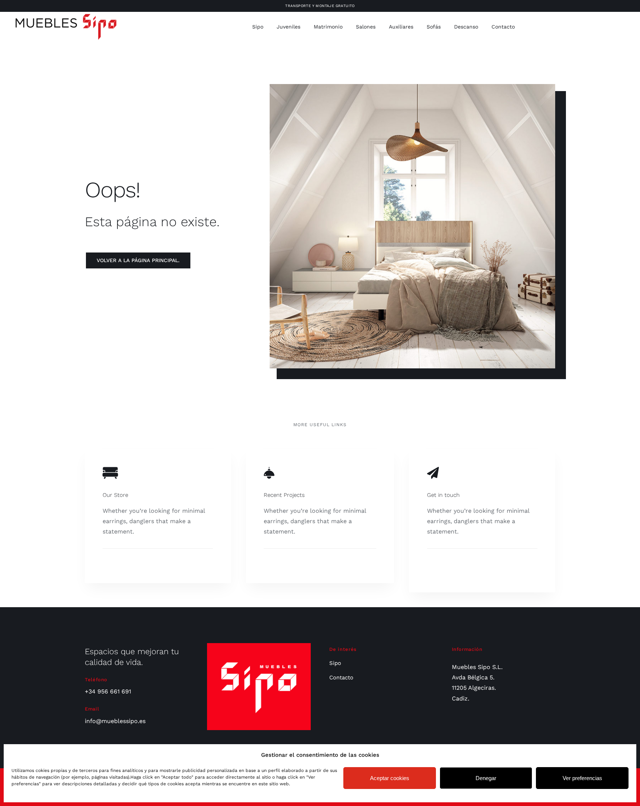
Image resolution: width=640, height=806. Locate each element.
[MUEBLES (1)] (66, 15)
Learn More (119, 566)
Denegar (486, 778)
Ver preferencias (582, 778)
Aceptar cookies (389, 778)
